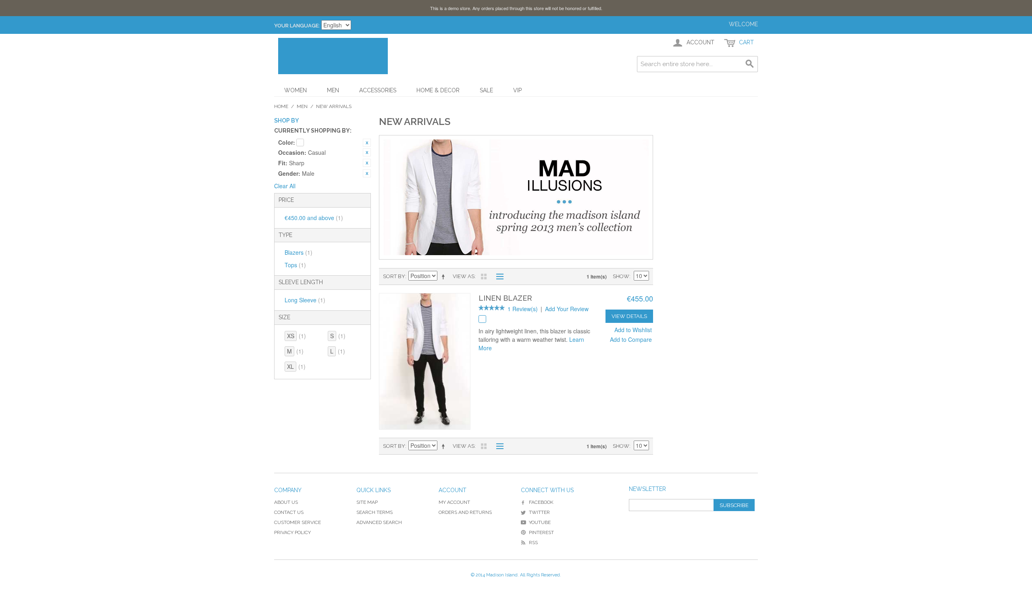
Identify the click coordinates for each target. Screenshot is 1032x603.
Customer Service (297, 522)
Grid (484, 276)
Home (281, 106)
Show (621, 276)
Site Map (367, 502)
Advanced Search (379, 522)
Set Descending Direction (445, 276)
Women (295, 90)
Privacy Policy (292, 532)
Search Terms (374, 512)
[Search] (750, 64)
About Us (286, 502)
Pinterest (541, 532)
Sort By (394, 276)
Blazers (298, 252)
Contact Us (289, 512)
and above (314, 218)
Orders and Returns (465, 512)
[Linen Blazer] (424, 361)
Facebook (541, 502)
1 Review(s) (523, 309)
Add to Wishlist (633, 330)
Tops (295, 265)
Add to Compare (631, 339)
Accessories (377, 90)
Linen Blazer (505, 298)
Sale (486, 90)
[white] (482, 319)
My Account (454, 502)
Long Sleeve (305, 300)
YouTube (540, 522)
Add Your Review (567, 309)
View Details (629, 316)
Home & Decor (438, 90)
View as (463, 276)
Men (333, 90)
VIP (517, 90)
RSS (533, 542)
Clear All (284, 186)
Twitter (539, 512)
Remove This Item (367, 143)
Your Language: (297, 26)
